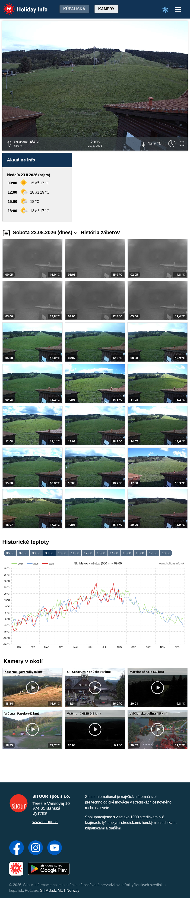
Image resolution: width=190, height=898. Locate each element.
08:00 (36, 553)
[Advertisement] (132, 187)
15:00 (127, 553)
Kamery (106, 9)
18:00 (166, 553)
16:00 (140, 553)
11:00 (75, 553)
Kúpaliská (74, 9)
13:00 (101, 553)
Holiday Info (21, 5)
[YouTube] (54, 848)
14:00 (114, 553)
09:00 (49, 553)
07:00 (23, 553)
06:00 (10, 553)
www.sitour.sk (45, 821)
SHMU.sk (48, 890)
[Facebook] (16, 848)
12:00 (88, 553)
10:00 (62, 553)
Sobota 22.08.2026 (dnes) (42, 232)
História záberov (100, 232)
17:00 (153, 553)
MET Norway (68, 890)
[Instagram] (35, 848)
